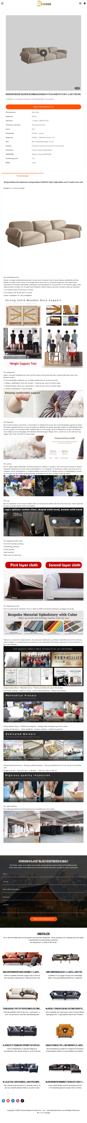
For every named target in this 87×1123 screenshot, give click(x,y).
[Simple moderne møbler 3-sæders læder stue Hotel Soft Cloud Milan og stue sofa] (65, 957)
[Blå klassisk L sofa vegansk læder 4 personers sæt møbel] (22, 1067)
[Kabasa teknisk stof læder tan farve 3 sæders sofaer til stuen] (65, 1030)
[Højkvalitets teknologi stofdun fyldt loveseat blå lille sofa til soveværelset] (22, 1030)
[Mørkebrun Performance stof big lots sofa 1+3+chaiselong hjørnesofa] (65, 1067)
